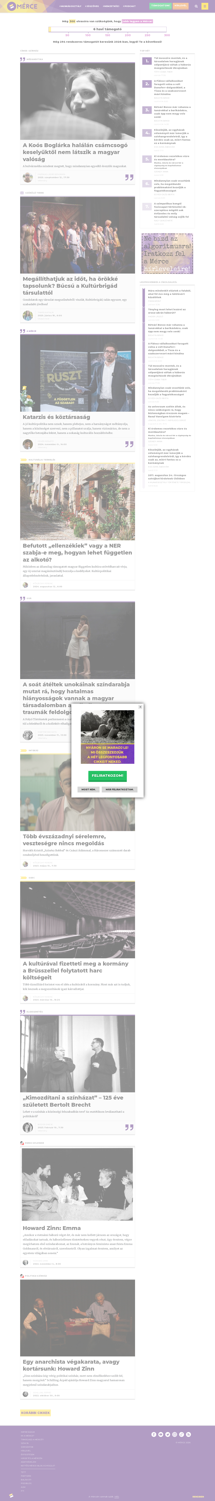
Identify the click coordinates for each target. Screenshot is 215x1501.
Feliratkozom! (107, 775)
